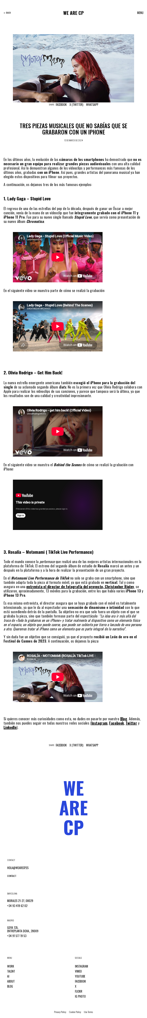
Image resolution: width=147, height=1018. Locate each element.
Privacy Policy (60, 1012)
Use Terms (88, 1012)
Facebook (61, 104)
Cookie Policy (75, 1012)
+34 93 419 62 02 (17, 906)
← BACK (7, 12)
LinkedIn (10, 727)
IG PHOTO (80, 996)
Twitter (131, 723)
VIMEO (78, 971)
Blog (123, 718)
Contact (11, 876)
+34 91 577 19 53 (16, 936)
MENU (140, 12)
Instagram (99, 723)
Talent (11, 971)
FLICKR (78, 991)
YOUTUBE (80, 976)
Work (10, 966)
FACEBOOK (80, 981)
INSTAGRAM (81, 966)
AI (8, 976)
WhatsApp (92, 104)
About (11, 981)
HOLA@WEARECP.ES (18, 868)
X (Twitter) (76, 104)
